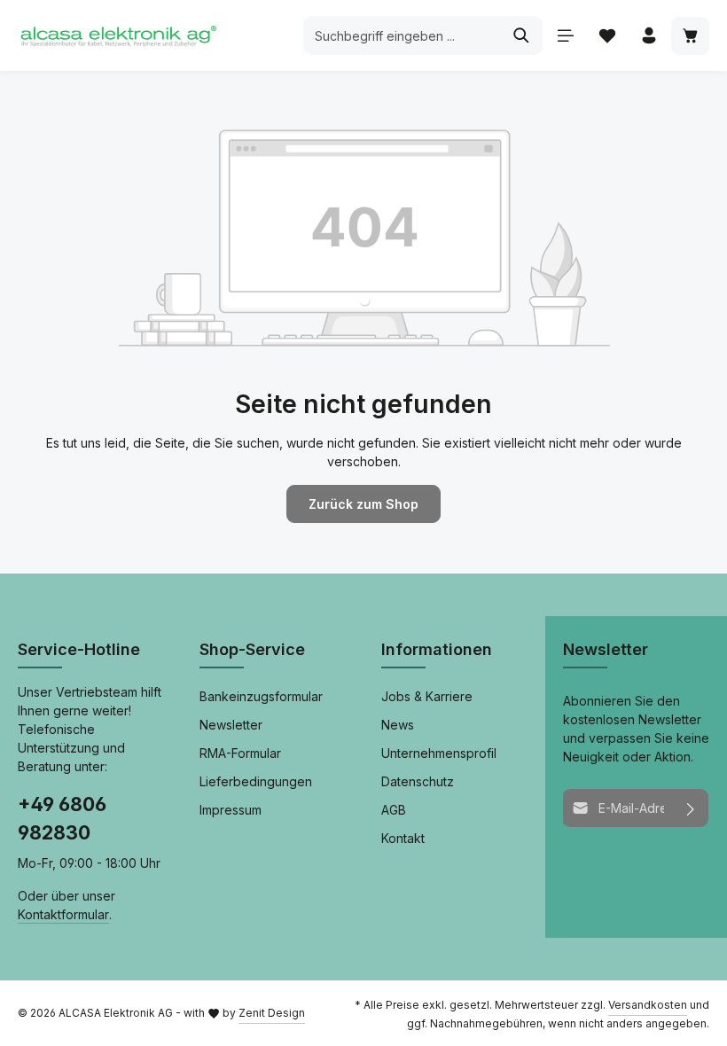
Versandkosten (647, 1004)
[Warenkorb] (690, 36)
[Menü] (565, 36)
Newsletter (230, 724)
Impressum (230, 809)
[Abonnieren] (691, 808)
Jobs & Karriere (427, 696)
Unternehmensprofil (438, 753)
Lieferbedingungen (255, 781)
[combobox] (402, 35)
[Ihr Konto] (648, 36)
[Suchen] (522, 35)
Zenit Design (271, 1012)
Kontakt (403, 838)
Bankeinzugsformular (261, 696)
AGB (393, 809)
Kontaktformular (63, 914)
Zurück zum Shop (363, 503)
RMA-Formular (240, 753)
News (397, 724)
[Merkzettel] (607, 36)
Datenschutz (417, 781)
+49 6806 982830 (62, 818)
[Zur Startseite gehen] (118, 35)
